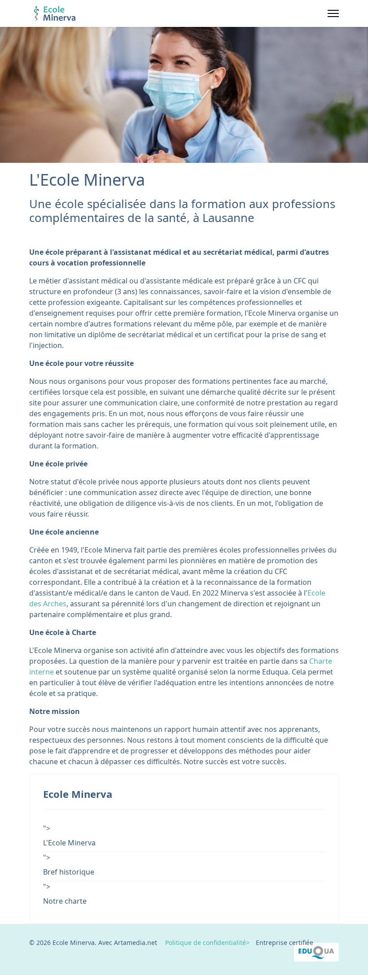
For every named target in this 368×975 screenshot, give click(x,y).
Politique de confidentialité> (203, 942)
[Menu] (333, 13)
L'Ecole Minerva (69, 843)
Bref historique (68, 872)
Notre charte (65, 901)
